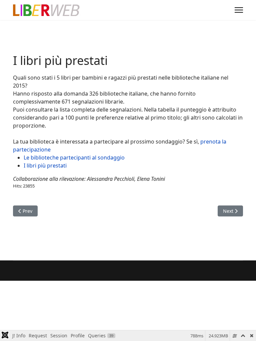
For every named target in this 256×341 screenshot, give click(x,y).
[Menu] (239, 10)
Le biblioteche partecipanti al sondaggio (74, 157)
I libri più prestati (45, 165)
